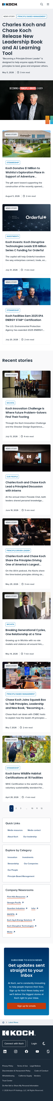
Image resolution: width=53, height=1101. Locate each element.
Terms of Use (22, 1066)
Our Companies (31, 863)
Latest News (13, 1022)
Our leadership (30, 836)
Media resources (15, 830)
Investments (27, 857)
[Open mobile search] (42, 4)
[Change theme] (44, 1044)
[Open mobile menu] (48, 4)
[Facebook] (26, 1051)
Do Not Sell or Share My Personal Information (20, 1085)
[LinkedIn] (4, 1051)
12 (41, 808)
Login (34, 1043)
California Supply (25, 1075)
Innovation (12, 857)
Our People (13, 870)
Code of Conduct (41, 1070)
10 (32, 808)
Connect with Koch (14, 1043)
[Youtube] (37, 1051)
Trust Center (7, 1080)
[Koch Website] (20, 4)
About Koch (13, 836)
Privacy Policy (7, 1066)
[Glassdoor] (48, 1051)
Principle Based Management (32, 16)
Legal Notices (35, 1066)
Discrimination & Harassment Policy (16, 1070)
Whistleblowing (8, 1075)
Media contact (34, 830)
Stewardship (13, 863)
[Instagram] (15, 1051)
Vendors (37, 1075)
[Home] (3, 1022)
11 (37, 808)
